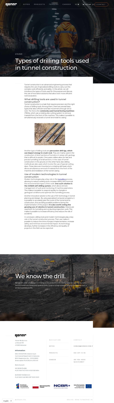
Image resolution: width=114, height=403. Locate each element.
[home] (11, 4)
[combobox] (7, 401)
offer (26, 4)
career (67, 4)
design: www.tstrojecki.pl (80, 399)
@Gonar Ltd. (20, 399)
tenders (54, 4)
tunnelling (62, 179)
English (5, 401)
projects (39, 4)
